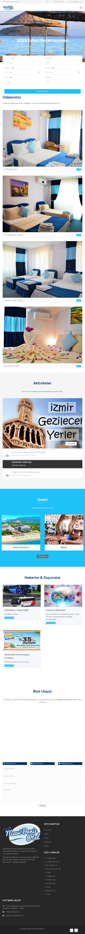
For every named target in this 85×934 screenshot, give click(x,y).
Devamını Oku (9, 617)
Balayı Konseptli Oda (53, 869)
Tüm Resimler (42, 556)
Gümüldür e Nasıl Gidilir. (16, 610)
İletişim (46, 846)
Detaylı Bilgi (71, 444)
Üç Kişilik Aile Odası (13, 235)
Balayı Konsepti (11, 366)
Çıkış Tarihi (48, 68)
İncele (78, 169)
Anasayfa (47, 830)
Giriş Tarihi (8, 68)
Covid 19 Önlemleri (56, 610)
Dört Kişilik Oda (51, 865)
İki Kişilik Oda (10, 169)
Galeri (46, 838)
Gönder (42, 805)
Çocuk (46, 77)
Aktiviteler (48, 842)
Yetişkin (7, 77)
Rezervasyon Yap (42, 91)
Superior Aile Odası (13, 300)
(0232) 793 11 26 (59, 2)
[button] (47, 2)
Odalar (46, 834)
